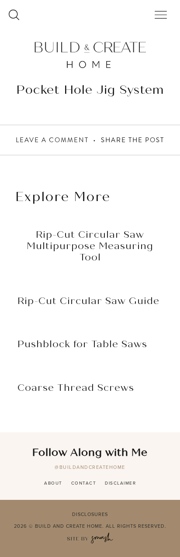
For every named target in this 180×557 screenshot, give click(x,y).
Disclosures (90, 514)
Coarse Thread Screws (75, 388)
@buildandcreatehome (90, 467)
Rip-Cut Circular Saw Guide (88, 301)
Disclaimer (120, 483)
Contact (84, 483)
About (53, 483)
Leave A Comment (52, 140)
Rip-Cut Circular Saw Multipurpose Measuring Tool (90, 246)
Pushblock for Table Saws (82, 344)
